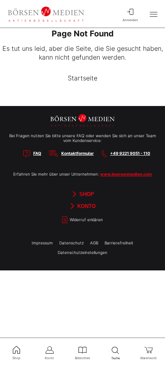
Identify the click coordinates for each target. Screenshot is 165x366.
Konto (86, 206)
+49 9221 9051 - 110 (130, 153)
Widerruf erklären (85, 219)
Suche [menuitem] (115, 358)
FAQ (37, 153)
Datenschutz (71, 242)
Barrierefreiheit (119, 242)
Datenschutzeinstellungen (82, 252)
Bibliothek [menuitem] (82, 358)
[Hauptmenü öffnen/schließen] (153, 14)
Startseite (82, 78)
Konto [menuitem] (49, 358)
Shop (86, 194)
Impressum (42, 242)
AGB (94, 242)
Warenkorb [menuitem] (148, 358)
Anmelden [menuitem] (130, 20)
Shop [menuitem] (16, 358)
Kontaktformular (77, 153)
